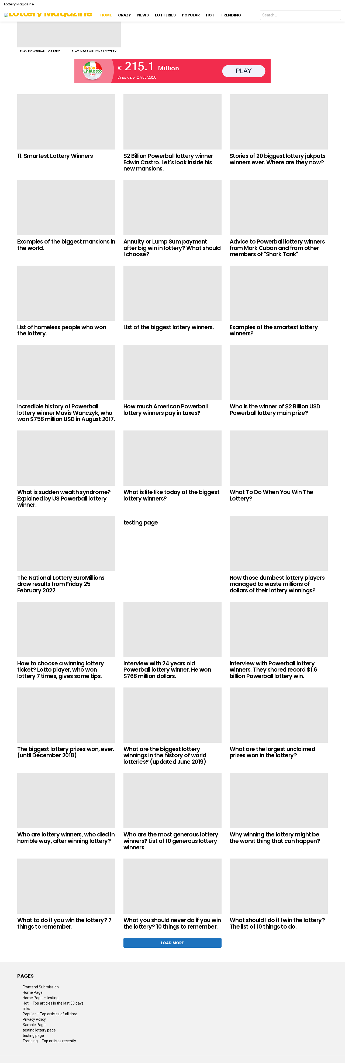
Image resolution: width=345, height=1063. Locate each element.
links (26, 1008)
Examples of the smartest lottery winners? (274, 330)
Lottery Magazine (19, 4)
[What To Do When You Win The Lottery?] (279, 458)
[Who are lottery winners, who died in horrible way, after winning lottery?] (66, 800)
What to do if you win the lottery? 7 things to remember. (64, 923)
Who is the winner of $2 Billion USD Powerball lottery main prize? (275, 409)
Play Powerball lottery (40, 51)
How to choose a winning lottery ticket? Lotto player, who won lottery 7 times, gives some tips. (60, 669)
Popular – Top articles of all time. (50, 1014)
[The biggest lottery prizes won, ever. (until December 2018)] (66, 715)
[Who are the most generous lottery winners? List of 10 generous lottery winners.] (172, 800)
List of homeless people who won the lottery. (61, 330)
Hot (210, 15)
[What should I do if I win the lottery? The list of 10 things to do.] (279, 886)
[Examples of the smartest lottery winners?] (279, 293)
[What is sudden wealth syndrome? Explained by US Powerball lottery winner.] (66, 458)
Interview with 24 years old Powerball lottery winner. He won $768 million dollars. (167, 669)
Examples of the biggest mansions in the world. (66, 245)
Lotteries (165, 15)
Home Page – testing (40, 998)
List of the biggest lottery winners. (168, 327)
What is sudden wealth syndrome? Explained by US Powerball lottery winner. (64, 498)
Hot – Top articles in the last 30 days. (53, 1003)
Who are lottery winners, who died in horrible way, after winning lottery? (66, 838)
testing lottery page (39, 1030)
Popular (191, 15)
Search (335, 15)
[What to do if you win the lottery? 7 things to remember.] (66, 886)
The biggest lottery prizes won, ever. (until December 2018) (65, 752)
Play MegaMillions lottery (94, 51)
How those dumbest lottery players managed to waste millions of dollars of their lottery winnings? (277, 584)
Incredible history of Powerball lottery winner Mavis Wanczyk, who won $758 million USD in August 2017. (66, 412)
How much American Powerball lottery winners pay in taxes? (165, 409)
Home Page (33, 992)
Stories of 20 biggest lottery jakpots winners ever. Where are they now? (278, 159)
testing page (140, 522)
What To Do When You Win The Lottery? (271, 495)
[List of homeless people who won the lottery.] (66, 293)
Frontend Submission (41, 987)
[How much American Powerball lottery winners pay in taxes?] (172, 372)
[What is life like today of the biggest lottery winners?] (172, 458)
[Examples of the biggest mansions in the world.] (66, 207)
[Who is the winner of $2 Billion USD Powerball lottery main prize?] (279, 372)
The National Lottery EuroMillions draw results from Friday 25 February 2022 (61, 584)
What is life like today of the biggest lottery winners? (171, 495)
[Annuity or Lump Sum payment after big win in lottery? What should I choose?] (172, 207)
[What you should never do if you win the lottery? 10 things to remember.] (172, 886)
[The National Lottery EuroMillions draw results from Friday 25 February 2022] (66, 543)
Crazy (124, 15)
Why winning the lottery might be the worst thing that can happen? (275, 838)
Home (106, 15)
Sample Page (34, 1025)
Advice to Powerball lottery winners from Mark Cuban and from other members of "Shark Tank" (277, 248)
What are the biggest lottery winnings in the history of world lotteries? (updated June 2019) (164, 755)
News (143, 15)
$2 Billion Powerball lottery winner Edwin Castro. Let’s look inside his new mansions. (168, 162)
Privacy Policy (34, 1019)
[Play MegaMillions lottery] (95, 34)
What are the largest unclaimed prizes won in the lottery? (272, 752)
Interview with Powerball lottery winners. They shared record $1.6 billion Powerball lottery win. (273, 669)
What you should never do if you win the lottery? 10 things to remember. (172, 923)
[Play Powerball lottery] (43, 34)
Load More (172, 943)
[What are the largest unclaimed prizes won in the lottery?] (279, 715)
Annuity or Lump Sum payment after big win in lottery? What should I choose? (172, 248)
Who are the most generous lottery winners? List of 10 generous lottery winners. (170, 841)
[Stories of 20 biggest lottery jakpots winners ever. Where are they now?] (279, 122)
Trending (231, 15)
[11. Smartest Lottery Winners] (66, 122)
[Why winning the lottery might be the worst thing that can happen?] (279, 800)
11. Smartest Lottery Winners (55, 156)
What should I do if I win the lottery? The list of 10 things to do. (277, 923)
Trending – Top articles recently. (50, 1041)
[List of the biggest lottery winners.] (172, 293)
